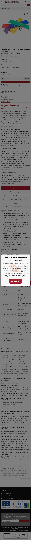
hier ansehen (12, 277)
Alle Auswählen (15, 281)
